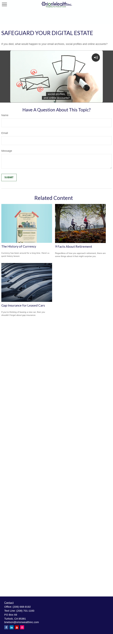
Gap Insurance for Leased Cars (23, 305)
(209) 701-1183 (25, 610)
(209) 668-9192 (22, 606)
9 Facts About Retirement (73, 246)
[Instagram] (22, 627)
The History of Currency (18, 246)
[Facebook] (6, 627)
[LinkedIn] (12, 627)
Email (4, 133)
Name (4, 115)
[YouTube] (17, 627)
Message (6, 150)
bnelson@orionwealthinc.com (21, 622)
